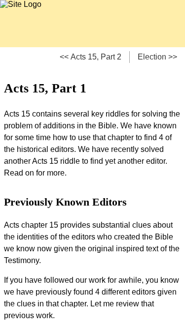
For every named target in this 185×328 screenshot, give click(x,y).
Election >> (157, 57)
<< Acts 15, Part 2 (90, 57)
